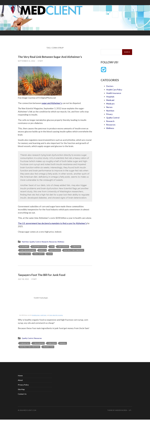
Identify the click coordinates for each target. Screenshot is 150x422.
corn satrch (25, 343)
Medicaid (110, 100)
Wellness (60, 242)
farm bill (63, 343)
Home (20, 375)
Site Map (21, 389)
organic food (48, 347)
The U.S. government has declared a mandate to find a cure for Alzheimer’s (52, 223)
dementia (42, 250)
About (20, 380)
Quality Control (35, 242)
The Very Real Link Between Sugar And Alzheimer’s (50, 56)
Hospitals (110, 96)
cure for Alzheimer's (27, 250)
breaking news (36, 315)
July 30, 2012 (23, 279)
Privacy (109, 114)
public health (25, 254)
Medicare (110, 103)
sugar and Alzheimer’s (52, 103)
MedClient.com (29, 410)
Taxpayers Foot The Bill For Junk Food (41, 274)
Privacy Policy (23, 385)
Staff (40, 61)
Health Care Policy (114, 89)
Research (45, 242)
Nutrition (25, 242)
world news (43, 315)
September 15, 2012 (26, 61)
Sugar (49, 254)
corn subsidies (62, 246)
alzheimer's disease (39, 246)
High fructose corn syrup (73, 250)
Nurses (109, 107)
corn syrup (76, 246)
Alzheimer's (24, 246)
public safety (39, 254)
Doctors (109, 86)
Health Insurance (113, 93)
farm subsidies (55, 250)
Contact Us (22, 394)
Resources (53, 242)
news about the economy (56, 315)
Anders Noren (121, 410)
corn (52, 246)
